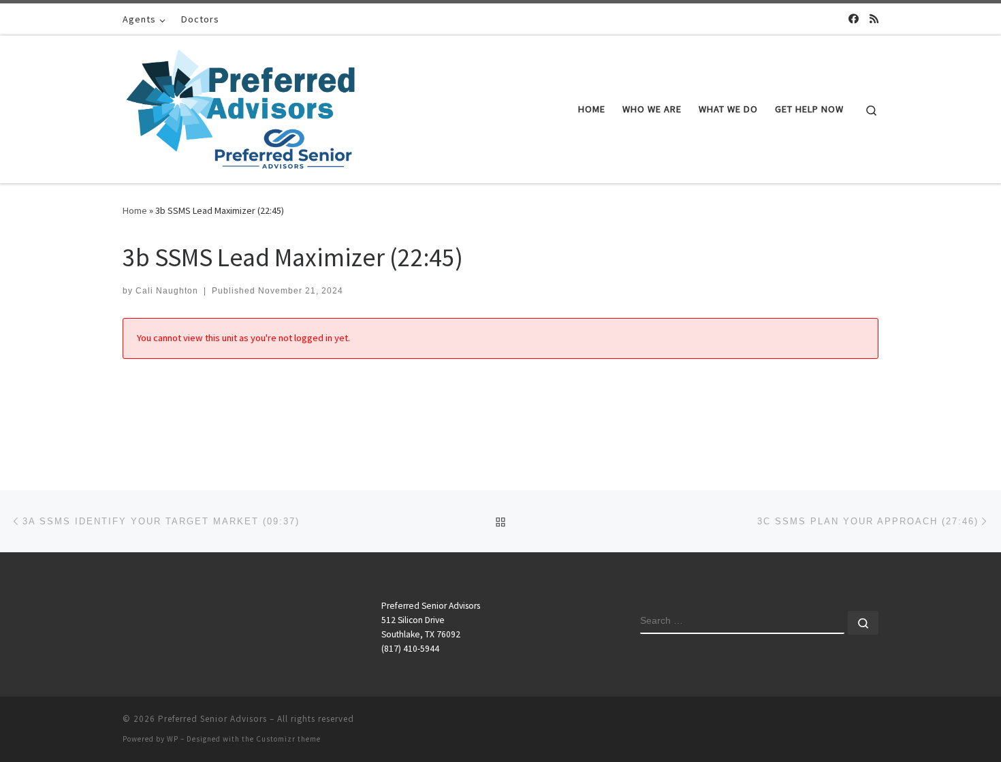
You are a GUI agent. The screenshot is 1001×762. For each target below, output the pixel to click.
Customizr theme (288, 739)
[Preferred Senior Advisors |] (240, 106)
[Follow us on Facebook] (853, 19)
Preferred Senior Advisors (212, 719)
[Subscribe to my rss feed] (874, 19)
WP (172, 739)
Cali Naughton (167, 291)
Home (135, 210)
